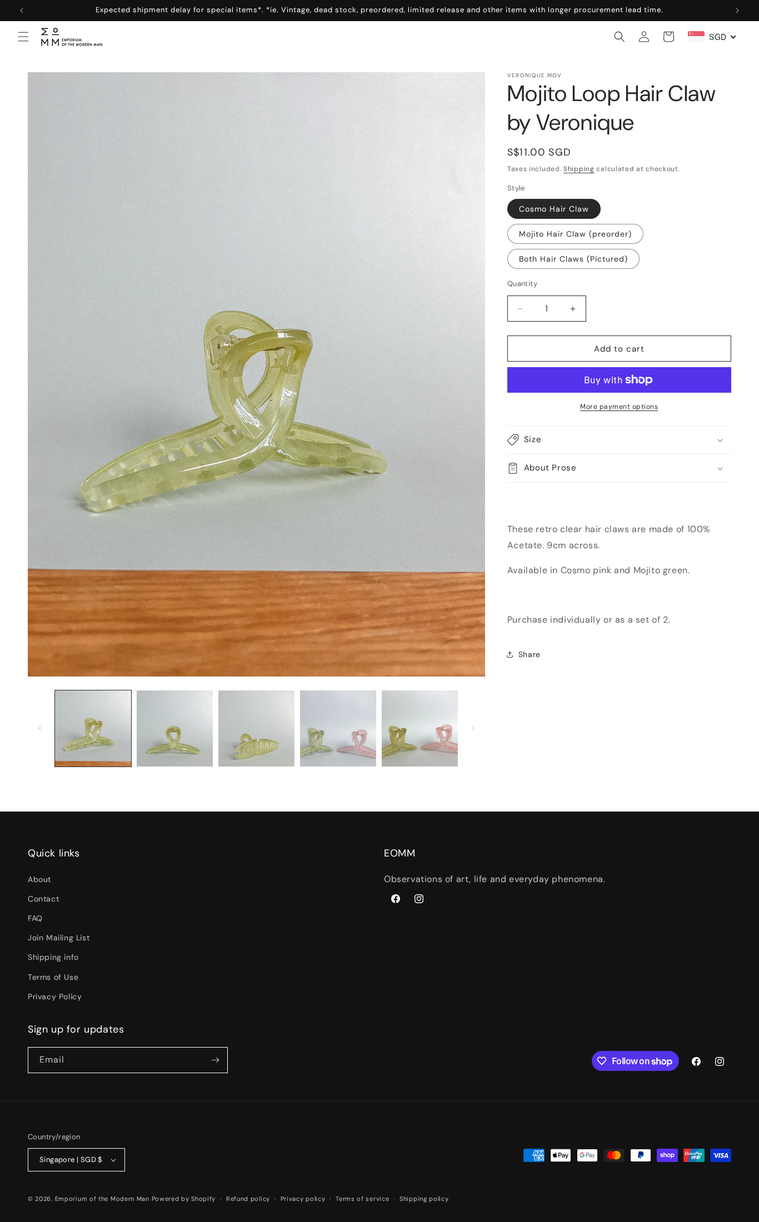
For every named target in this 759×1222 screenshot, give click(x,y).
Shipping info (53, 957)
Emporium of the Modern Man (102, 1199)
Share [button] (529, 654)
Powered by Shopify (184, 1199)
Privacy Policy (55, 996)
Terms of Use (53, 976)
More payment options (619, 406)
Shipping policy (424, 1198)
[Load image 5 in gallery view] (420, 728)
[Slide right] (473, 728)
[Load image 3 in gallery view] (256, 728)
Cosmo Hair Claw (554, 209)
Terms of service (362, 1198)
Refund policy (248, 1198)
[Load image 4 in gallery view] (338, 728)
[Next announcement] (737, 10)
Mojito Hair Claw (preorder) (575, 234)
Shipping (579, 168)
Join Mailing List (58, 938)
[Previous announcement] (21, 10)
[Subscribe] (215, 1060)
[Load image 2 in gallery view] (175, 728)
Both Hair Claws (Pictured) (573, 259)
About (39, 879)
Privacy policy (303, 1198)
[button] (23, 36)
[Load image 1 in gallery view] (93, 728)
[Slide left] (40, 728)
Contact (43, 899)
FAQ (35, 918)
